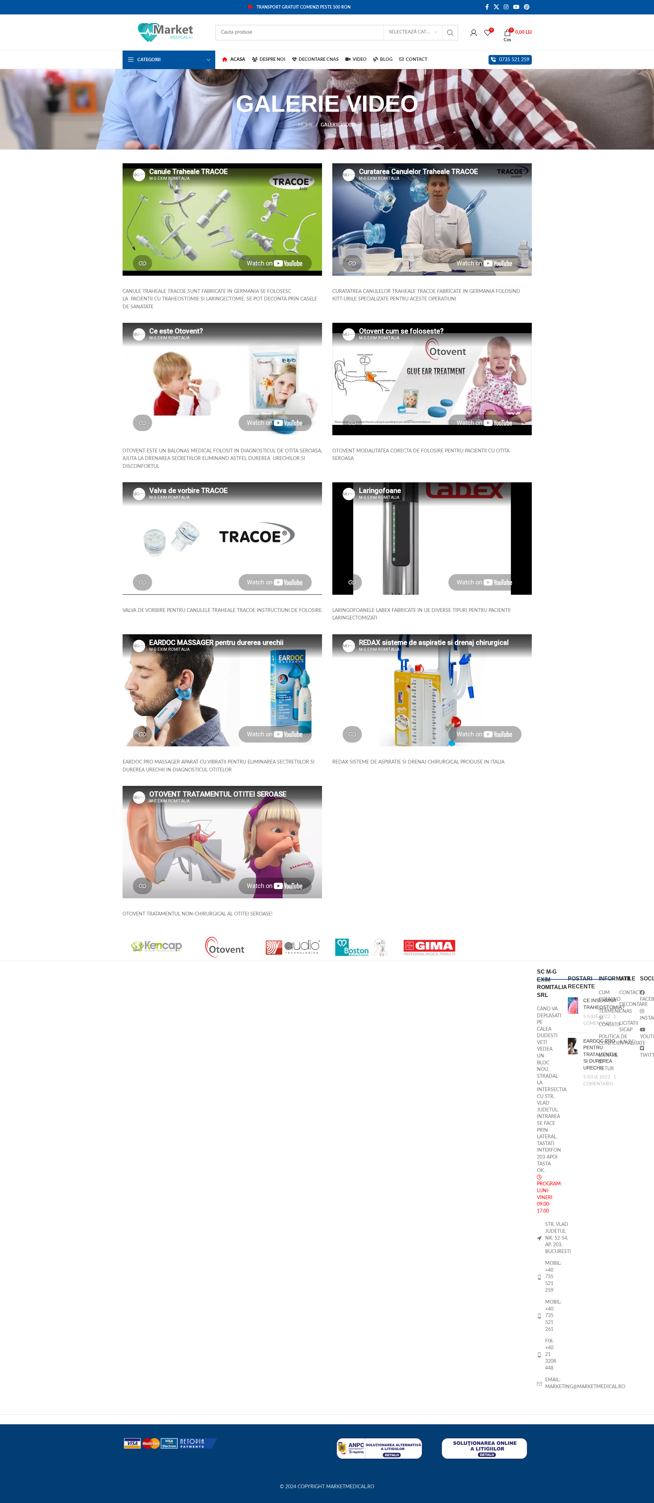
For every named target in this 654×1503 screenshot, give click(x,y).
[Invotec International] (497, 947)
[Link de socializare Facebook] (487, 7)
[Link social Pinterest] (526, 7)
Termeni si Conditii (609, 1018)
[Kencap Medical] (157, 947)
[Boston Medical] (361, 947)
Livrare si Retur (608, 1062)
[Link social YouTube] (516, 7)
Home (305, 125)
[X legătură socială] (496, 7)
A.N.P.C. (627, 1042)
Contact (630, 992)
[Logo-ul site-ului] (165, 32)
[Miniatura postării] (573, 1012)
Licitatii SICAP (628, 1027)
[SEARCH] (450, 33)
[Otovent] (225, 947)
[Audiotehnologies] (293, 947)
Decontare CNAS (633, 1008)
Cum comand (610, 996)
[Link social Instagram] (506, 7)
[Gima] (429, 947)
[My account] (474, 33)
